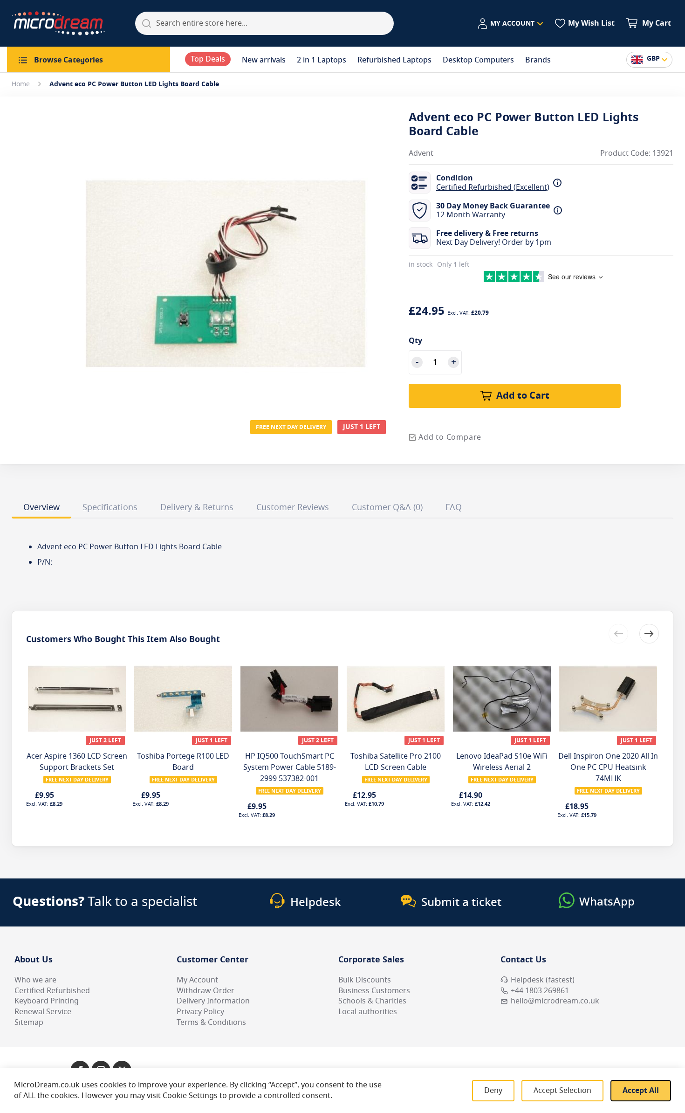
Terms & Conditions (211, 1022)
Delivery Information (213, 1001)
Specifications (109, 507)
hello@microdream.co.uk (555, 1001)
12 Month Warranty (470, 215)
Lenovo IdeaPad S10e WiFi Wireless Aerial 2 (502, 762)
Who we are (35, 980)
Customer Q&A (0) (387, 507)
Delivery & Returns (196, 507)
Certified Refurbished (52, 990)
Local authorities (367, 1011)
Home (21, 84)
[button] (510, 23)
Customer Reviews (292, 507)
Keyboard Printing (46, 1001)
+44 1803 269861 (540, 990)
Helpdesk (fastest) (543, 980)
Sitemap (28, 1022)
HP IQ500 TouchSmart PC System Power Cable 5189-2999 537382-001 (289, 767)
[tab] (41, 508)
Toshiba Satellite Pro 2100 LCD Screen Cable (395, 762)
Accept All (641, 1090)
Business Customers (374, 990)
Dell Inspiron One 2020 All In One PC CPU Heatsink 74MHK (608, 767)
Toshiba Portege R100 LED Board (183, 762)
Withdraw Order (205, 990)
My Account (197, 980)
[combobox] (264, 23)
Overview (41, 507)
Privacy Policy (200, 1011)
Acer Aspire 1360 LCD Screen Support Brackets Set (77, 762)
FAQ (453, 507)
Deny (493, 1090)
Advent (421, 153)
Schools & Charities (372, 1001)
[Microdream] (58, 23)
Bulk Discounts (364, 980)
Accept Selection (562, 1090)
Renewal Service (42, 1011)
